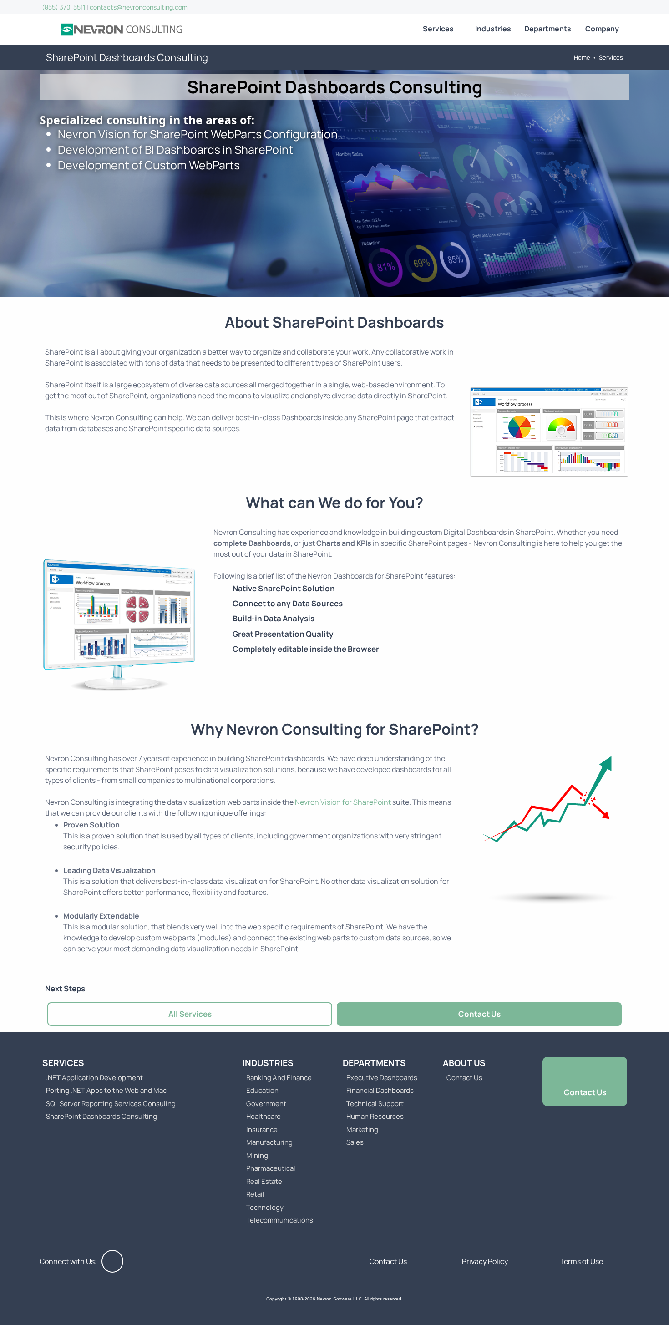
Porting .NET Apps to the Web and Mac (106, 1090)
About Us (464, 1063)
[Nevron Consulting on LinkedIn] (112, 1261)
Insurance (262, 1129)
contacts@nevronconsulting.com (139, 7)
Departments (547, 29)
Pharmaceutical (270, 1168)
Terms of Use (581, 1261)
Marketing (362, 1129)
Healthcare (263, 1116)
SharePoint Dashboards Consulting (101, 1116)
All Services (190, 1014)
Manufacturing (269, 1142)
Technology (265, 1207)
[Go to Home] (121, 29)
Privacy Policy (485, 1261)
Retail (255, 1194)
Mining (257, 1155)
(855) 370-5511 (63, 7)
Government (266, 1103)
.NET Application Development (94, 1077)
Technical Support (375, 1103)
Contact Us (479, 1014)
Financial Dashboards (380, 1090)
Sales (355, 1142)
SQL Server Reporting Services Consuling (111, 1103)
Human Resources (375, 1116)
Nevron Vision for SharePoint (343, 802)
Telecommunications (279, 1220)
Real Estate (264, 1181)
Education (262, 1090)
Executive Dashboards (381, 1077)
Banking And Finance (279, 1077)
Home (582, 57)
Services (438, 29)
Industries (493, 29)
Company (602, 29)
